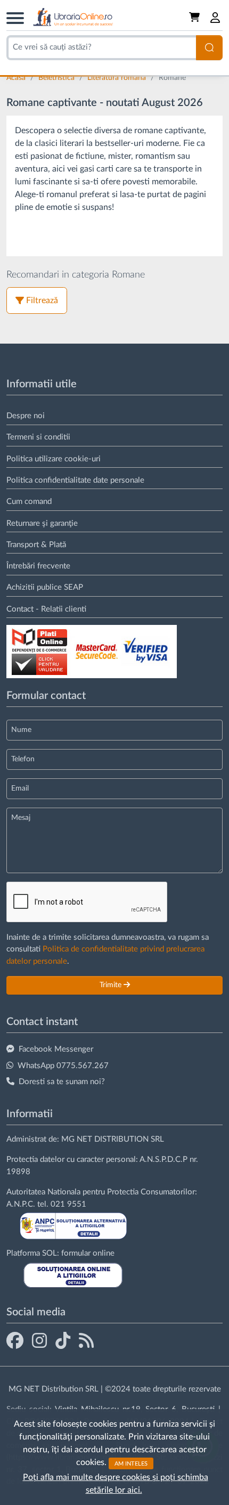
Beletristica (57, 78)
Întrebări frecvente (38, 566)
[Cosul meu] (195, 17)
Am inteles (131, 1463)
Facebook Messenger (56, 1049)
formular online (87, 1253)
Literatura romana (117, 78)
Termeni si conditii (38, 437)
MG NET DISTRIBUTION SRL (112, 1139)
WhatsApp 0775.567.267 (63, 1066)
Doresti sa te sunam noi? (62, 1082)
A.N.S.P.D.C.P (163, 1160)
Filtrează (42, 300)
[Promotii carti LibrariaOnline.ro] (39, 1340)
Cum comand (29, 502)
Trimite (112, 985)
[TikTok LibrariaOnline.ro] (62, 1340)
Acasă (17, 78)
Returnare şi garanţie (42, 523)
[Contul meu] (215, 17)
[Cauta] (209, 47)
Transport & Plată (36, 545)
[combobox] (101, 47)
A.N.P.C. (20, 1204)
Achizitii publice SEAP (44, 587)
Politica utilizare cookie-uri (53, 459)
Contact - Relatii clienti (46, 609)
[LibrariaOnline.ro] (73, 17)
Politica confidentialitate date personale (75, 480)
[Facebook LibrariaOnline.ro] (14, 1340)
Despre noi (25, 416)
